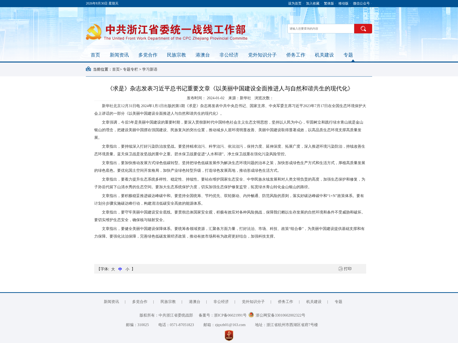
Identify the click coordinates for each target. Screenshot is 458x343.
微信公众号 (361, 3)
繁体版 (329, 3)
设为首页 (295, 3)
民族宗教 (176, 54)
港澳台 (203, 54)
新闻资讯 (119, 54)
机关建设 (324, 54)
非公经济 (229, 54)
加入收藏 (312, 3)
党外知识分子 (262, 54)
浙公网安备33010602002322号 (279, 315)
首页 (95, 54)
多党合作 (147, 54)
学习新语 (149, 69)
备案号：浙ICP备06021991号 (223, 315)
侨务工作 (295, 54)
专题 (348, 54)
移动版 (343, 3)
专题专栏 (131, 69)
